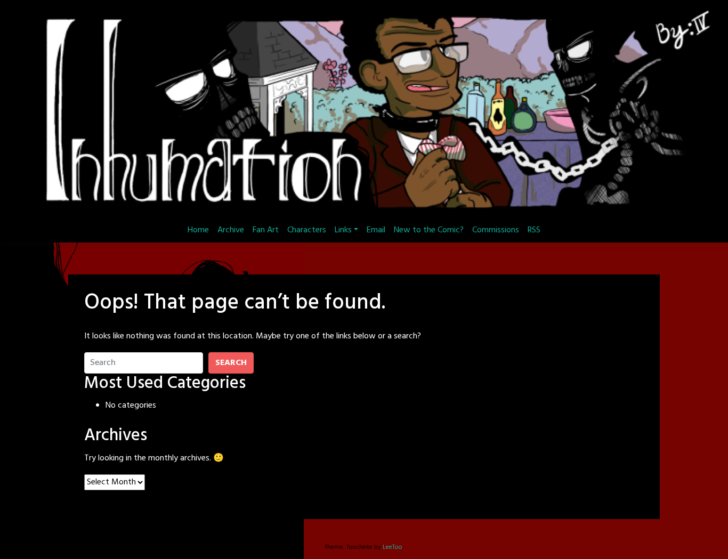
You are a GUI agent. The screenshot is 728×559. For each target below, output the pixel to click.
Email (376, 230)
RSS (534, 230)
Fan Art (266, 230)
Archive (230, 230)
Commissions (495, 230)
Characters (306, 230)
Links (343, 230)
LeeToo (392, 547)
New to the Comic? (429, 230)
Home (198, 230)
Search (231, 363)
